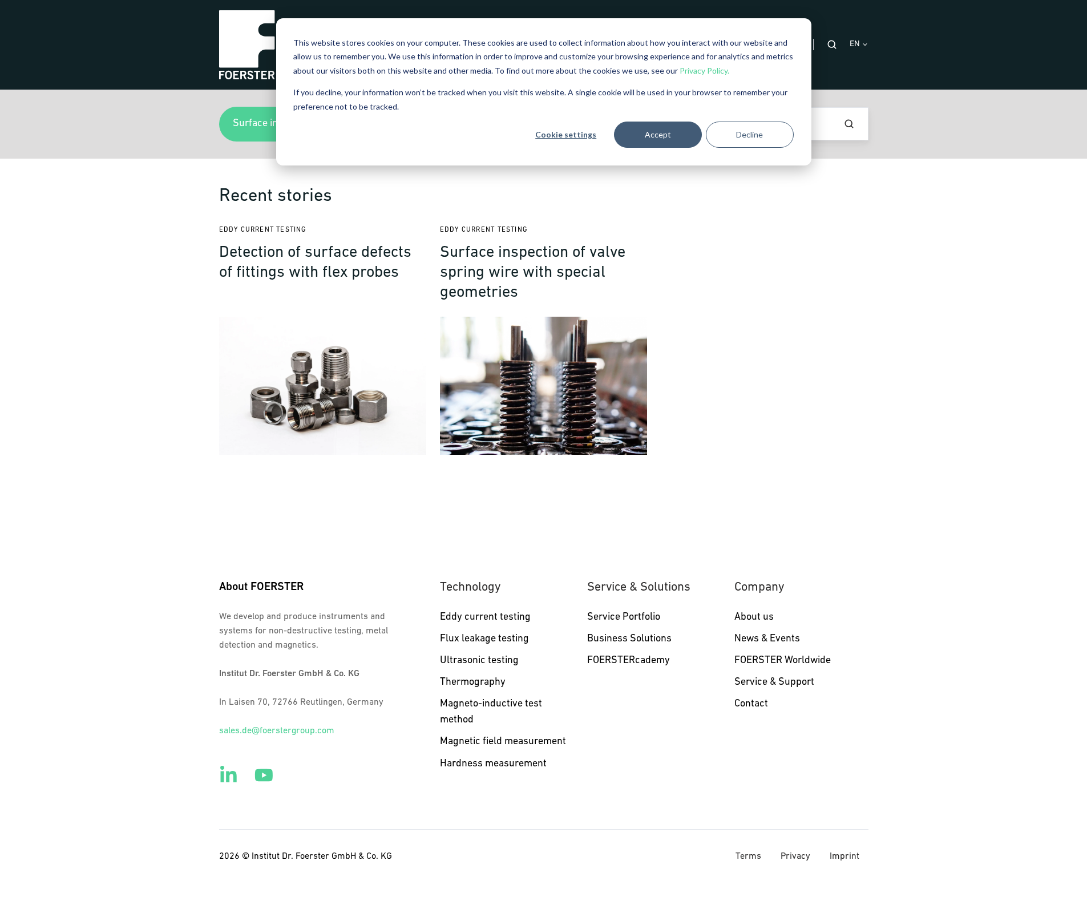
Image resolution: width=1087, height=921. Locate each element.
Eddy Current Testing (262, 230)
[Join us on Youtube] (263, 775)
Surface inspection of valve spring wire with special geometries (532, 273)
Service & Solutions (638, 587)
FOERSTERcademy (628, 661)
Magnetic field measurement (503, 742)
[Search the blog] (849, 124)
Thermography (473, 682)
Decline (749, 134)
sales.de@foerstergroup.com (276, 731)
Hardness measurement (493, 764)
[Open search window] (832, 44)
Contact (751, 704)
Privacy (795, 856)
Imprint (844, 856)
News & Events (767, 639)
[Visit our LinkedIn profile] (228, 775)
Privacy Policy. (704, 70)
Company (759, 587)
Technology (470, 587)
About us (754, 617)
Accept (658, 134)
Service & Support (774, 682)
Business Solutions (629, 639)
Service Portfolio (623, 617)
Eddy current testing (485, 617)
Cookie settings (565, 134)
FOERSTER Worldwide (782, 661)
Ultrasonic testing (479, 661)
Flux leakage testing (484, 639)
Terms (748, 856)
